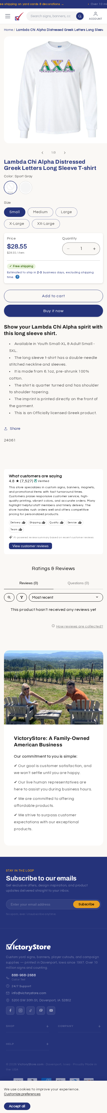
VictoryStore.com (30, 1064)
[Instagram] (20, 1010)
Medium (40, 212)
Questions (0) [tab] (78, 583)
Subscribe (86, 904)
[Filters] (21, 597)
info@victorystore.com (29, 993)
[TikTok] (30, 1010)
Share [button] (15, 429)
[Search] (80, 16)
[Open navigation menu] (7, 16)
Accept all (17, 1106)
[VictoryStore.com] (19, 16)
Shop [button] (10, 1026)
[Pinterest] (41, 1010)
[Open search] (9, 597)
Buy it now (53, 311)
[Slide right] (64, 152)
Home (8, 30)
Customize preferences (22, 1094)
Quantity (69, 238)
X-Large (16, 224)
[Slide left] (42, 152)
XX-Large (45, 224)
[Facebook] (10, 1010)
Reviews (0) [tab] (28, 583)
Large (66, 212)
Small (14, 212)
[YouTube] (51, 1010)
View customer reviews (30, 546)
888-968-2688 (24, 975)
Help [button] (10, 1044)
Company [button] (65, 1026)
